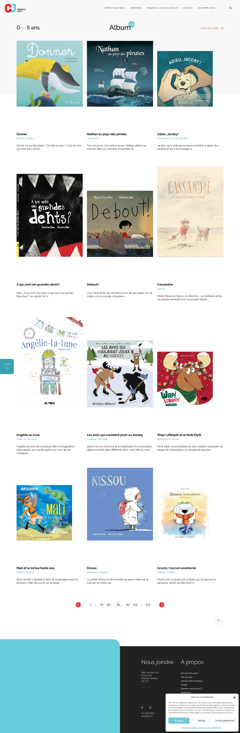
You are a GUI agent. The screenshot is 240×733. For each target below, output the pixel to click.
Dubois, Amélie (25, 572)
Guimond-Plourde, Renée (172, 138)
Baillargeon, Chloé (168, 439)
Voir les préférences (224, 720)
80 (109, 605)
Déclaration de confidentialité (209, 728)
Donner (22, 134)
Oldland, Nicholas (97, 439)
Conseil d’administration (192, 681)
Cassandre (165, 284)
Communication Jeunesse (15, 8)
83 (135, 605)
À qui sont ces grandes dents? (38, 284)
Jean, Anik (93, 138)
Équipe (184, 685)
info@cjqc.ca (146, 716)
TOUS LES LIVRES (209, 28)
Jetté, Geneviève (27, 439)
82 (128, 605)
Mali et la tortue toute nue (35, 568)
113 (148, 605)
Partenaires (186, 692)
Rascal (161, 288)
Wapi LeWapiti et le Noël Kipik (179, 435)
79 (101, 605)
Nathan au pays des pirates (107, 134)
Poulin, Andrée (25, 138)
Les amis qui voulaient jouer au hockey (115, 435)
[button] (234, 697)
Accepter (179, 720)
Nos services (186, 677)
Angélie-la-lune (28, 435)
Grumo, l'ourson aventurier (176, 568)
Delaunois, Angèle (97, 572)
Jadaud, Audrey (166, 572)
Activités (187, 8)
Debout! (93, 284)
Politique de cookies (189, 728)
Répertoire (135, 8)
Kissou (92, 568)
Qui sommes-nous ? (207, 8)
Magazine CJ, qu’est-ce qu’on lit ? (163, 8)
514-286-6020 (147, 713)
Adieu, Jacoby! (167, 134)
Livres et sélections (114, 8)
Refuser (201, 720)
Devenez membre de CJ (192, 689)
